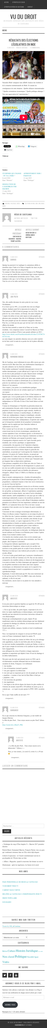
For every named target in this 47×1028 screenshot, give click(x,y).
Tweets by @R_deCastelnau (11, 926)
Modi (42, 203)
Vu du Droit (23, 16)
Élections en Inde (30, 203)
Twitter (34, 218)
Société (30, 956)
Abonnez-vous (10, 1004)
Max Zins (38, 203)
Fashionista (19, 1025)
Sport (36, 957)
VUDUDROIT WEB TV (10, 886)
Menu (4, 30)
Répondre (42, 257)
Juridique (32, 950)
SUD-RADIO (6, 902)
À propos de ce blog (18, 2)
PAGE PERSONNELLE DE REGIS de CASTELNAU (20, 882)
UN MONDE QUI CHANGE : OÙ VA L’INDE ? (11, 174)
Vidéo (18, 203)
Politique (13, 203)
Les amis (40, 951)
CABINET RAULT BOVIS (11, 890)
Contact (30, 7)
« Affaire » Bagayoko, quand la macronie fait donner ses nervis (22, 861)
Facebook (18, 221)
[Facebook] (10, 975)
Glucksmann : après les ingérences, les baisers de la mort (20, 865)
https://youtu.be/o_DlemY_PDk (12, 725)
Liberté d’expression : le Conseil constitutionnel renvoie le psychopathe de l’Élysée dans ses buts (21, 857)
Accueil (6, 2)
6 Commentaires (35, 48)
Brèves (4, 951)
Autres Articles (21, 218)
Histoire (7, 203)
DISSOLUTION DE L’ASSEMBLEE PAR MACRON (9, 186)
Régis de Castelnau (21, 48)
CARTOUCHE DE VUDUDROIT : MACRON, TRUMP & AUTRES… (15, 238)
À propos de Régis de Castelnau (14, 7)
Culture (11, 950)
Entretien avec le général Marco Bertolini (31, 235)
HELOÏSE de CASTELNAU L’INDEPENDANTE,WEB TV (22, 894)
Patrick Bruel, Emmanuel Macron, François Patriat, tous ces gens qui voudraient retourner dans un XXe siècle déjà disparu (23, 851)
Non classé (8, 956)
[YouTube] (16, 975)
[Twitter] (4, 975)
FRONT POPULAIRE (9, 898)
